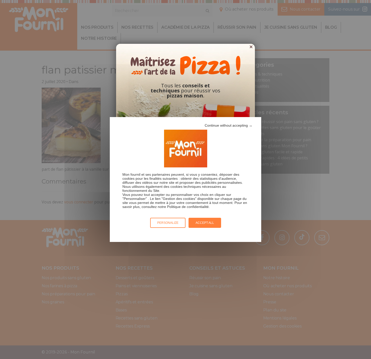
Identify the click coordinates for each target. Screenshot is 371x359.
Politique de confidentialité (188, 207)
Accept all (205, 223)
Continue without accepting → (228, 125)
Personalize (167, 223)
